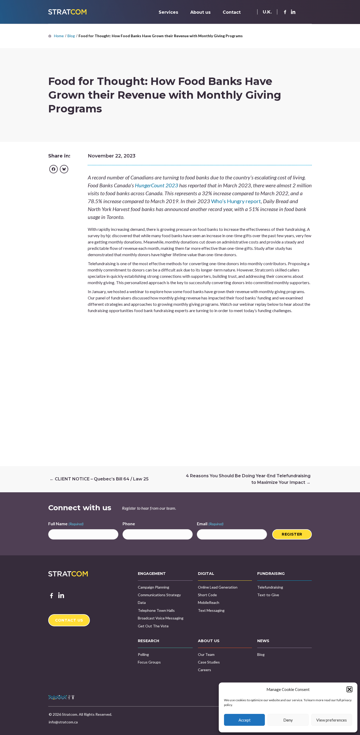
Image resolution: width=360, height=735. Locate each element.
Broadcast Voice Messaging (160, 618)
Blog (71, 36)
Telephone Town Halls (156, 610)
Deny (288, 720)
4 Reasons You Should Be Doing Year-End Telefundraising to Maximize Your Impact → (248, 479)
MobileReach (208, 602)
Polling (143, 654)
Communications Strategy (159, 595)
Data (142, 602)
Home (59, 36)
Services (168, 12)
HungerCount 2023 (156, 185)
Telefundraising (270, 587)
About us (200, 12)
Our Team (206, 654)
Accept (245, 720)
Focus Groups (149, 662)
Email (210, 523)
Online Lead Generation (217, 587)
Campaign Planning (153, 587)
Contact (232, 12)
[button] (349, 689)
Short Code (207, 595)
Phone (129, 523)
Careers (204, 669)
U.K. (267, 12)
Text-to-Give (268, 595)
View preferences (331, 720)
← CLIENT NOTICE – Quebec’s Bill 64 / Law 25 (99, 478)
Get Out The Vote (153, 626)
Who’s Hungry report (235, 201)
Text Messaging (211, 610)
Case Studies (209, 662)
